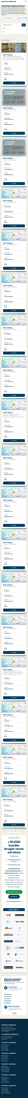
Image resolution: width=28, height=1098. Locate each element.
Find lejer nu (14, 896)
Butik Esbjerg (4, 1050)
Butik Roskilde (5, 1060)
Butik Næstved (5, 1071)
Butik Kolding (4, 1056)
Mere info (14, 83)
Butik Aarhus (4, 1046)
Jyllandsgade (7, 1000)
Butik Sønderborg (5, 1091)
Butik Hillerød (4, 1089)
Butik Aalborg (4, 1048)
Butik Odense (4, 1047)
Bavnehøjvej (7, 1002)
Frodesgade (7, 998)
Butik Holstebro (5, 1081)
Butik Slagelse (5, 1087)
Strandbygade (7, 996)
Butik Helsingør (5, 1070)
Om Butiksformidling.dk (7, 1036)
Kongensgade (7, 994)
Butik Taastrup (5, 1082)
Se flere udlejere (14, 909)
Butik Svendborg (5, 1093)
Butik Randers (5, 1055)
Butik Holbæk (4, 1090)
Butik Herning (4, 1066)
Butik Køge (4, 1079)
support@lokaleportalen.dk (8, 1029)
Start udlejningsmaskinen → (14, 902)
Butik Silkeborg (5, 1067)
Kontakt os (4, 1039)
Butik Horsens (4, 1058)
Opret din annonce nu (14, 892)
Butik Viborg (4, 1077)
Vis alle (15, 1013)
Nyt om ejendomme (6, 1038)
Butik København (5, 1044)
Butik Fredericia (5, 1078)
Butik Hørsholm (5, 1069)
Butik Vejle (4, 1059)
